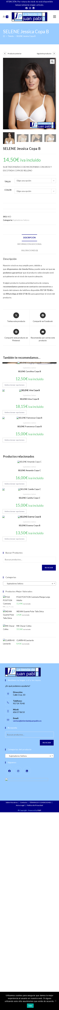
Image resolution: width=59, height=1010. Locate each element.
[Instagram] (30, 8)
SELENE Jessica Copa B (26, 36)
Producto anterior (14, 53)
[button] (52, 61)
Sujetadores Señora (21, 220)
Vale (30, 1006)
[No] (55, 1000)
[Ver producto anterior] (5, 54)
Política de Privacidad (35, 805)
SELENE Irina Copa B (29, 399)
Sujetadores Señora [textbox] (28, 583)
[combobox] (29, 583)
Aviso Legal (20, 805)
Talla (7, 181)
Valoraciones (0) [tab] (29, 250)
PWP (39, 810)
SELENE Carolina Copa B (29, 371)
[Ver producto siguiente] (54, 54)
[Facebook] (26, 8)
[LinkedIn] (33, 8)
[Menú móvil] (54, 17)
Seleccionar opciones (14, 385)
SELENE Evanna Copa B (29, 525)
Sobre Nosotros (12, 802)
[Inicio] (4, 36)
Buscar (49, 567)
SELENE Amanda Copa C (29, 470)
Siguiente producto (44, 53)
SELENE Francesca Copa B (29, 426)
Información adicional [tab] (29, 244)
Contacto (23, 802)
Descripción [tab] (29, 238)
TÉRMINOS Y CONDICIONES (40, 802)
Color (7, 190)
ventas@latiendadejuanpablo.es (27, 721)
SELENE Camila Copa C (29, 498)
